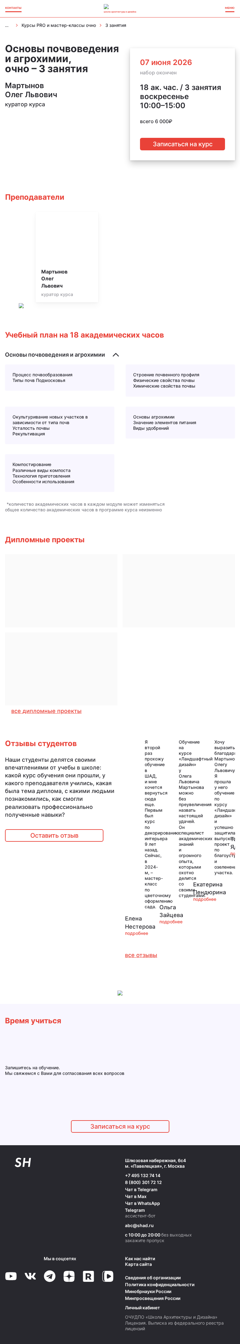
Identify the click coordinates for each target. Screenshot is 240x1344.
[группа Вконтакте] (30, 1276)
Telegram (135, 1210)
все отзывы (141, 955)
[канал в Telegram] (50, 1276)
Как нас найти (140, 1258)
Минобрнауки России (148, 1291)
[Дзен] (69, 1276)
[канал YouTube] (11, 1276)
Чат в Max (136, 1196)
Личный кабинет (142, 1307)
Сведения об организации (153, 1277)
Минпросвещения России (152, 1298)
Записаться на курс (182, 144)
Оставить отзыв (54, 835)
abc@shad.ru (139, 1225)
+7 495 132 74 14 (142, 1175)
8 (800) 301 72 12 (143, 1182)
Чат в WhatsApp (142, 1203)
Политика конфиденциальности (159, 1284)
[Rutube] (88, 1276)
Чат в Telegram (141, 1189)
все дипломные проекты (46, 711)
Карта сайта (138, 1264)
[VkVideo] (108, 1276)
